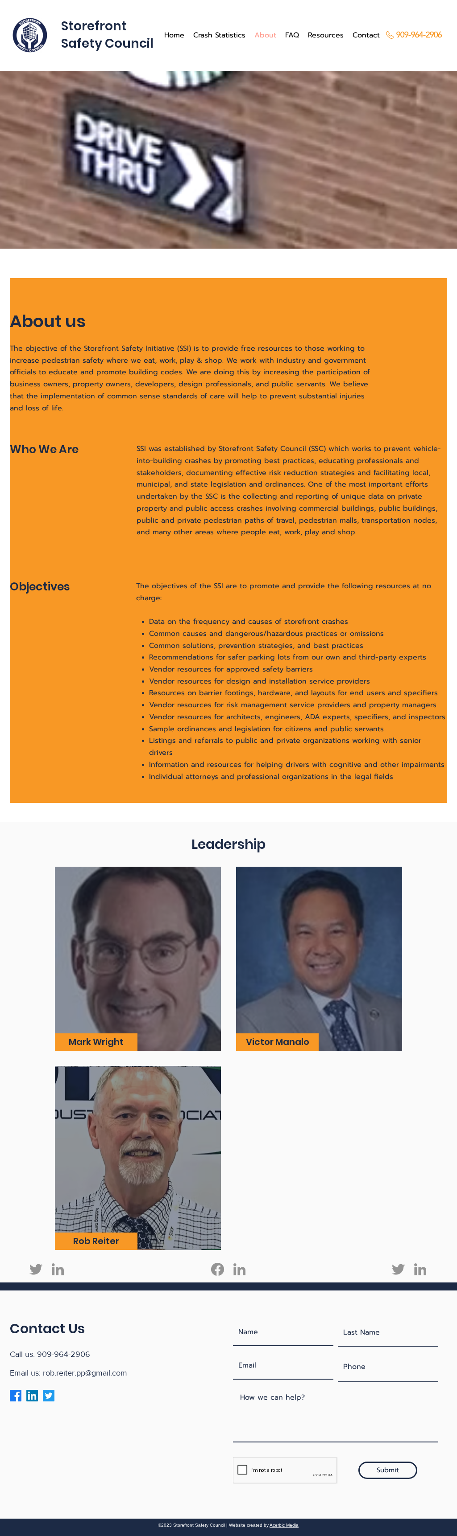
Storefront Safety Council (262, 448)
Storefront (94, 26)
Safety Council (107, 43)
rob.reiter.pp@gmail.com (85, 1372)
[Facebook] (217, 1269)
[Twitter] (36, 1269)
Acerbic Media (284, 1525)
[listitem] (138, 959)
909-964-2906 (63, 1354)
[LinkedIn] (57, 1269)
